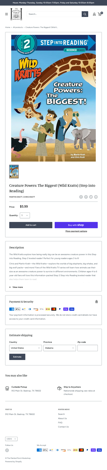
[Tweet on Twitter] (91, 197)
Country (13, 342)
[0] (99, 14)
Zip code (82, 342)
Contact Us (63, 427)
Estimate (17, 357)
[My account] (94, 14)
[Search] (85, 14)
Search (61, 414)
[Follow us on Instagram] (7, 450)
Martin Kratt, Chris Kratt (22, 197)
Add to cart (31, 225)
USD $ (9, 439)
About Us (62, 418)
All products (18, 27)
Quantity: (13, 215)
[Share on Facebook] (81, 197)
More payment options (76, 231)
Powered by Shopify (13, 461)
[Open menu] (6, 14)
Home (7, 27)
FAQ (60, 422)
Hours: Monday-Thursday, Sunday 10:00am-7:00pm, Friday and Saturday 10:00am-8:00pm (53, 3)
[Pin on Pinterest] (86, 197)
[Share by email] (96, 197)
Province (47, 342)
